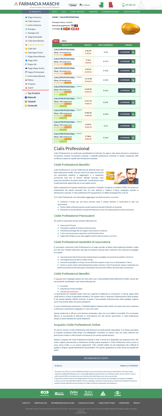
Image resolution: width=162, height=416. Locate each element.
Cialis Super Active (35, 52)
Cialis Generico (34, 21)
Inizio (54, 12)
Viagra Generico (34, 17)
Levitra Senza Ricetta (36, 76)
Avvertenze (124, 403)
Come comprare (77, 12)
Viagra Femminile (35, 37)
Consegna (93, 12)
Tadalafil (58, 279)
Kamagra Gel (33, 33)
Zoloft (30, 88)
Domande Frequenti (110, 12)
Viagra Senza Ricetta (36, 56)
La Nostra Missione (132, 12)
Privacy (136, 403)
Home (55, 17)
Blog (64, 12)
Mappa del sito (40, 403)
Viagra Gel (32, 64)
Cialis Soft (32, 48)
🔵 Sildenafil (30, 97)
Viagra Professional (36, 72)
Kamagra (32, 29)
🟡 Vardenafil (31, 105)
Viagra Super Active (36, 68)
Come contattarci (106, 403)
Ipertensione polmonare (69, 291)
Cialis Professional (35, 45)
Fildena (31, 80)
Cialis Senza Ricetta (36, 41)
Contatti (26, 403)
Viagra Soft (32, 60)
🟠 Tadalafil (30, 101)
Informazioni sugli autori (62, 403)
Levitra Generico (34, 25)
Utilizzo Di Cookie (86, 403)
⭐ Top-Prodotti (32, 93)
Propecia (31, 84)
